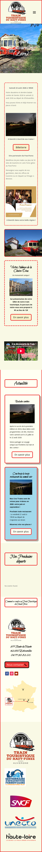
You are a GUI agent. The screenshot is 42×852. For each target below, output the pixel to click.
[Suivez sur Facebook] (7, 673)
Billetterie (21, 147)
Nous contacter (15, 664)
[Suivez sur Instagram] (12, 673)
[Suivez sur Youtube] (16, 673)
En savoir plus (21, 317)
